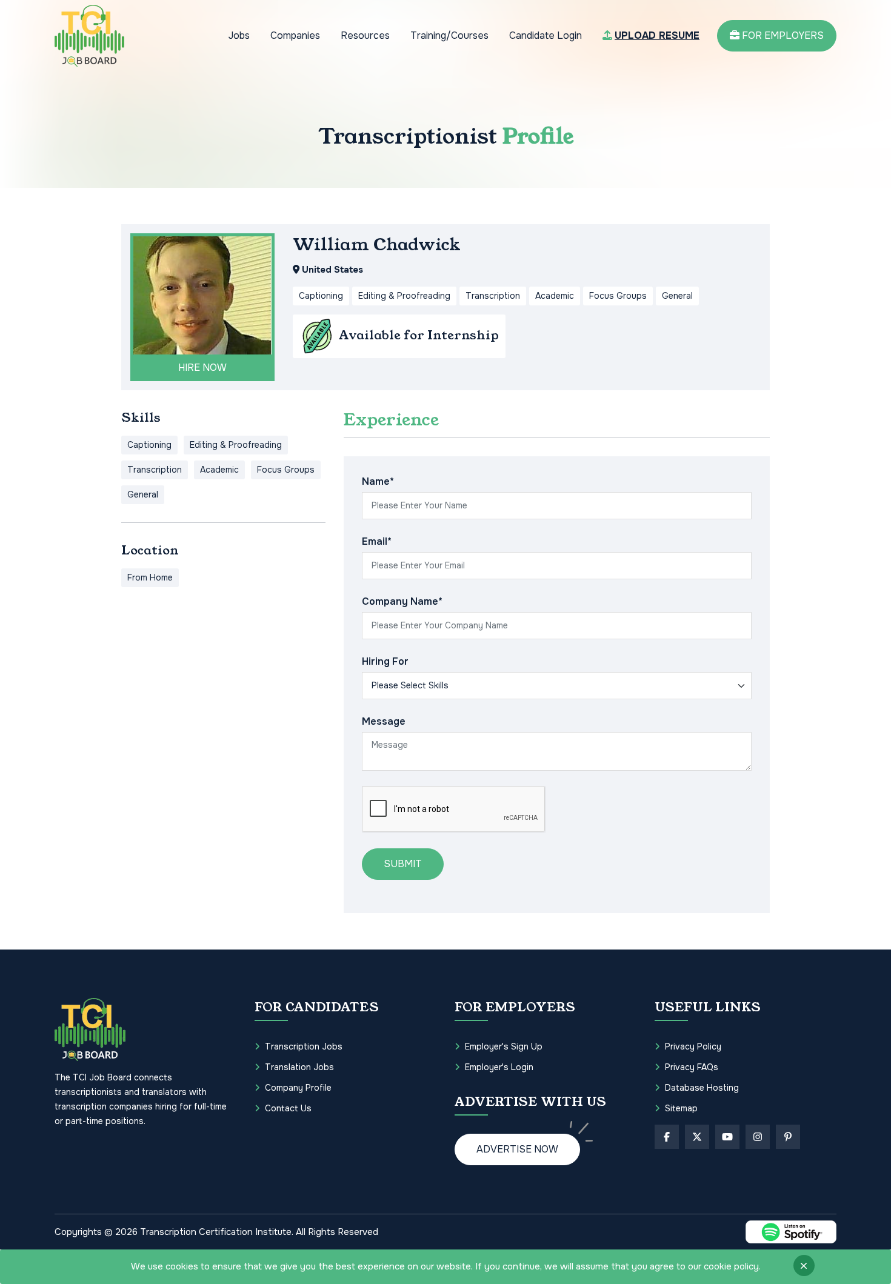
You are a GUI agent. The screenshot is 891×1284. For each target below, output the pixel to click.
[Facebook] (667, 1137)
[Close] (804, 1265)
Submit (403, 863)
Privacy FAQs (691, 1067)
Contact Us (288, 1108)
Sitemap (681, 1108)
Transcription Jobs (303, 1046)
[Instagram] (758, 1137)
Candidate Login (545, 35)
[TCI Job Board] (89, 36)
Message (383, 721)
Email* (377, 541)
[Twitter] (697, 1137)
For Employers (781, 35)
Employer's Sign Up (503, 1046)
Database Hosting (702, 1087)
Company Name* (402, 601)
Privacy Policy (693, 1046)
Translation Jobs (299, 1067)
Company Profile (298, 1087)
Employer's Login (499, 1067)
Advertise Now (517, 1149)
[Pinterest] (788, 1137)
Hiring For (385, 661)
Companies (295, 35)
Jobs (239, 35)
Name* (378, 481)
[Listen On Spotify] (791, 1231)
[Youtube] (727, 1137)
